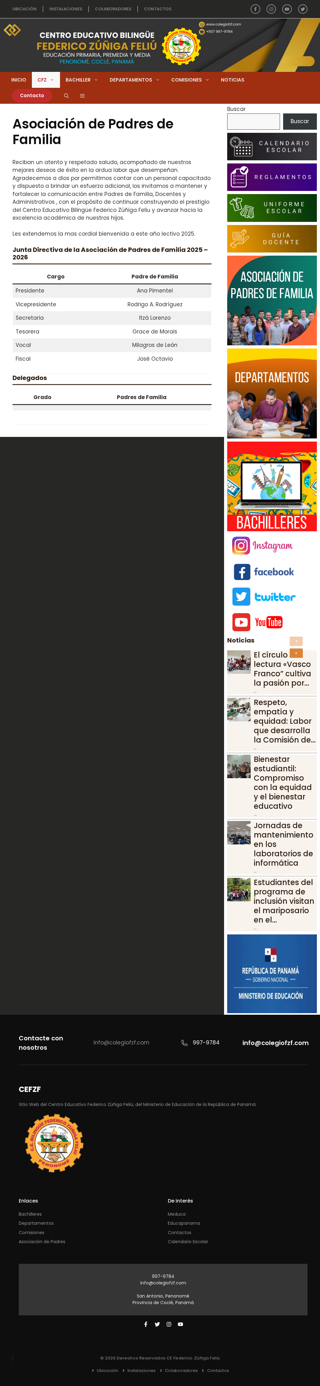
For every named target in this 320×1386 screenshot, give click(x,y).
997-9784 (163, 1276)
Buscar (236, 109)
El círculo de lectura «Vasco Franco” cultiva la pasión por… (282, 669)
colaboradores (113, 9)
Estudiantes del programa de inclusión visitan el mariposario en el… (284, 901)
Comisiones (186, 80)
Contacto (32, 95)
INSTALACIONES (65, 9)
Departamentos (131, 80)
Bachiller (78, 80)
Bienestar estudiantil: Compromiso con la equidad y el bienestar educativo (283, 782)
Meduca (177, 1214)
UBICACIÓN (24, 9)
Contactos (179, 1232)
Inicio (18, 80)
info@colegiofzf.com (163, 1283)
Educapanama (184, 1223)
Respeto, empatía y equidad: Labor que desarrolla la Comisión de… (285, 721)
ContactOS (157, 9)
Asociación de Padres (42, 1241)
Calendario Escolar (188, 1241)
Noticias (232, 80)
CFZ (42, 80)
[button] (82, 96)
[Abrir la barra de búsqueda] (66, 96)
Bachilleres (30, 1214)
